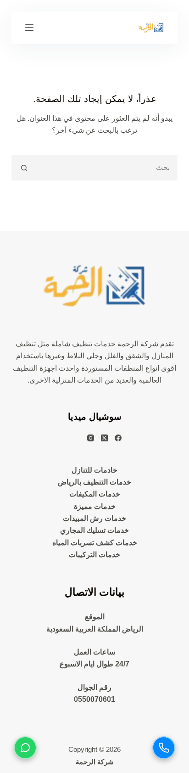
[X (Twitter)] (104, 437)
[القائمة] (29, 27)
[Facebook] (118, 437)
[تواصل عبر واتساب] (25, 747)
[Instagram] (90, 437)
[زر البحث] (24, 168)
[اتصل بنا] (163, 747)
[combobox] (106, 168)
